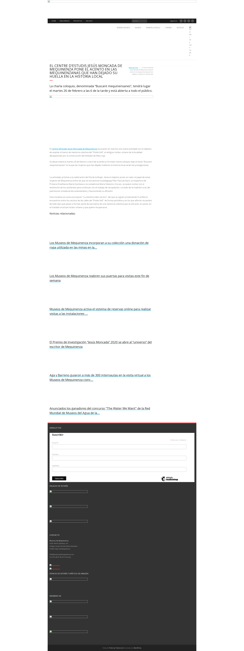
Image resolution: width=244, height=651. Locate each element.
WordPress (137, 648)
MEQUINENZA (65, 21)
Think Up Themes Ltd (116, 648)
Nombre (55, 454)
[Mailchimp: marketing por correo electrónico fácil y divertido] (170, 481)
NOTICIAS (180, 28)
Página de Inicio (133, 68)
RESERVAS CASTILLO (153, 28)
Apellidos (55, 466)
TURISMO (168, 28)
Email (55, 443)
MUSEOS (138, 28)
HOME (53, 21)
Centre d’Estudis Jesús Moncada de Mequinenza (74, 148)
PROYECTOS (77, 21)
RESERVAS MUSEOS (123, 28)
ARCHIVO (89, 21)
